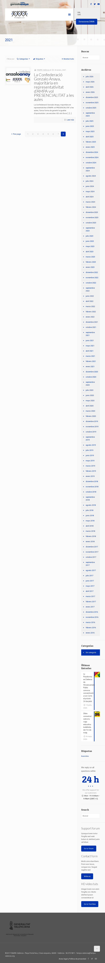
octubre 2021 (91, 327)
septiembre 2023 (90, 229)
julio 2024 (89, 181)
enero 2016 (90, 633)
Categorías (23, 59)
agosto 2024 (91, 176)
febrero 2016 (91, 628)
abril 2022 (89, 301)
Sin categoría (91, 652)
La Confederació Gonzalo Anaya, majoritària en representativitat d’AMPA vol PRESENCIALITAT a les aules (54, 87)
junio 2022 (90, 296)
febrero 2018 (91, 536)
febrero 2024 (91, 207)
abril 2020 (89, 406)
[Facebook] (91, 4)
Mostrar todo (69, 59)
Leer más (70, 120)
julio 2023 (89, 236)
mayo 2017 (90, 586)
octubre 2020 (91, 377)
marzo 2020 (90, 411)
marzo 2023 (90, 257)
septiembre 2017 (90, 563)
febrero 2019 (91, 471)
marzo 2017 (90, 596)
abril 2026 (89, 87)
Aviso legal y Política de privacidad (72, 959)
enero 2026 (90, 92)
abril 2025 (89, 137)
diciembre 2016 (92, 612)
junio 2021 (90, 340)
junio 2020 (90, 395)
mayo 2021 (90, 346)
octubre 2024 (91, 163)
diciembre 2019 (92, 421)
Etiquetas (39, 59)
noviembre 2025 (92, 103)
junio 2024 (90, 186)
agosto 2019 (91, 445)
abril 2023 (89, 252)
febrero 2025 (91, 142)
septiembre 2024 (90, 169)
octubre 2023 (91, 223)
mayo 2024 (90, 191)
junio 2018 (90, 515)
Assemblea (85, 756)
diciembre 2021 (92, 322)
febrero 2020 (91, 416)
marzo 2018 (90, 531)
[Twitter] (94, 4)
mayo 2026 (90, 82)
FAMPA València (43, 70)
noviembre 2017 (92, 552)
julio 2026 (89, 77)
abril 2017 (89, 591)
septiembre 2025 (90, 114)
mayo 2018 (90, 521)
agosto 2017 (91, 570)
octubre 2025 (91, 108)
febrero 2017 (91, 602)
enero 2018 (90, 541)
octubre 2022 (91, 283)
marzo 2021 (90, 356)
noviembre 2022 (92, 278)
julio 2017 (89, 576)
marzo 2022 (90, 306)
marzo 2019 (90, 466)
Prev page (17, 134)
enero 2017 (90, 607)
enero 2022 (90, 317)
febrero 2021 (91, 361)
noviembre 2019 (92, 427)
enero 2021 (90, 366)
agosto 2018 (91, 505)
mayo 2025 (90, 131)
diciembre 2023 (92, 212)
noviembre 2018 (92, 487)
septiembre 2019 (90, 438)
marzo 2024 (90, 202)
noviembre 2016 (92, 617)
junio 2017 (90, 581)
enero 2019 (90, 476)
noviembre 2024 (92, 157)
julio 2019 (89, 450)
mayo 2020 (90, 401)
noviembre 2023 (92, 217)
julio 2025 (89, 121)
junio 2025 (90, 126)
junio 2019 (90, 455)
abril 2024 (89, 197)
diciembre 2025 (92, 97)
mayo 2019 (90, 461)
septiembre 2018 (90, 498)
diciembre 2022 (92, 272)
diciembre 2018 (92, 481)
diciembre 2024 (92, 152)
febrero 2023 (91, 262)
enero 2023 (90, 267)
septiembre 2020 (90, 383)
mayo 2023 (90, 246)
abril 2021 (89, 351)
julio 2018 (89, 510)
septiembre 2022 (90, 289)
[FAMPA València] (19, 14)
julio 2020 (89, 390)
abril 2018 (89, 526)
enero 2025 (90, 147)
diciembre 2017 (92, 547)
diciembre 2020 (92, 372)
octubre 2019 (91, 432)
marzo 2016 (90, 622)
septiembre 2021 (90, 333)
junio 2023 (90, 241)
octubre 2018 (91, 492)
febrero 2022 (91, 312)
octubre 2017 (91, 557)
